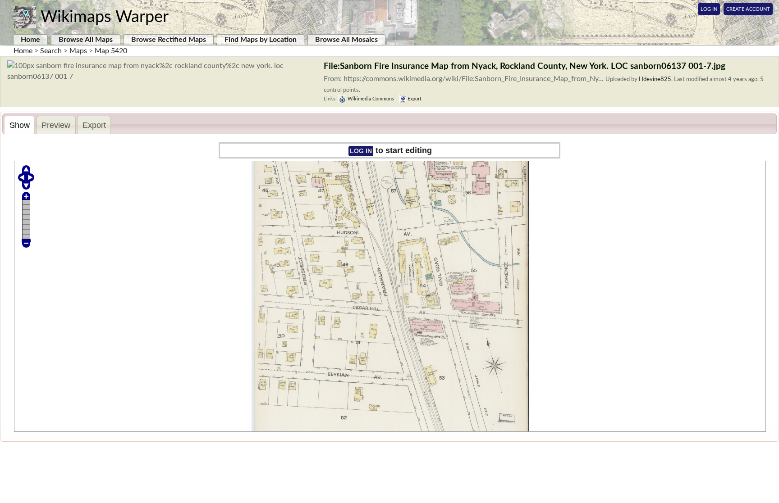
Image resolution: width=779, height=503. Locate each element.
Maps (78, 50)
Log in (361, 150)
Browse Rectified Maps (168, 39)
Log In (709, 9)
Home (30, 39)
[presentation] (19, 125)
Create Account (748, 9)
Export (414, 98)
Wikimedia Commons (370, 98)
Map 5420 (111, 50)
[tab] (19, 125)
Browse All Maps (86, 39)
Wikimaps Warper (105, 17)
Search (51, 50)
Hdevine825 (655, 79)
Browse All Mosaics (346, 39)
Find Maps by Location (261, 39)
